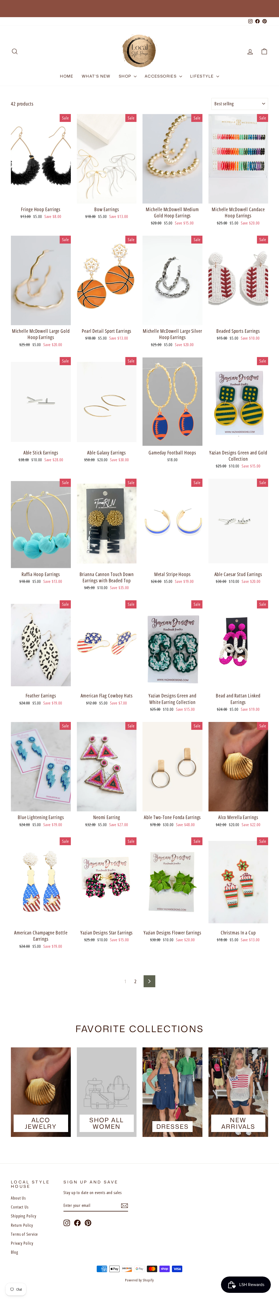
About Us (18, 1198)
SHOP (125, 76)
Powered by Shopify (139, 1280)
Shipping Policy (23, 1216)
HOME (67, 76)
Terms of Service (24, 1234)
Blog (14, 1252)
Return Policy (22, 1225)
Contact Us (20, 1207)
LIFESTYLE (202, 76)
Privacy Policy (22, 1243)
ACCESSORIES (161, 76)
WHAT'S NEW (96, 76)
